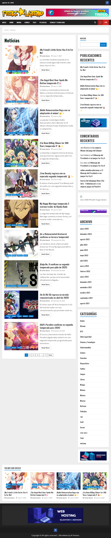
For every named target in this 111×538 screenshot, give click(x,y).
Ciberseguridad (85, 336)
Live (105, 22)
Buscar (83, 38)
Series (25, 71)
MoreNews (63, 535)
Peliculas (43, 22)
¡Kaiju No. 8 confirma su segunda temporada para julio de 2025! (21, 274)
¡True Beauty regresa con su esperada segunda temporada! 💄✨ (21, 183)
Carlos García (45, 56)
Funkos (82, 368)
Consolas (83, 358)
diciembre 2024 (86, 234)
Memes (82, 390)
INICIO (4, 22)
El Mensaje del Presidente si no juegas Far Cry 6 (91, 173)
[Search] (95, 22)
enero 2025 (84, 228)
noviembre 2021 (86, 287)
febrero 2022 (85, 271)
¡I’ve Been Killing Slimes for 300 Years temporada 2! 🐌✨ (21, 153)
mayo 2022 (84, 255)
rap (81, 416)
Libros (14, 133)
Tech (82, 438)
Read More (46, 70)
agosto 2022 (85, 239)
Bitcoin (82, 326)
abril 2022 (84, 260)
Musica (82, 401)
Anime (11, 22)
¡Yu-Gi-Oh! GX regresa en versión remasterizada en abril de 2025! (21, 305)
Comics (27, 22)
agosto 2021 (84, 303)
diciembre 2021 (85, 282)
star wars (83, 432)
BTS (81, 331)
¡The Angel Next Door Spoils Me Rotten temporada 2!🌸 (21, 90)
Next (50, 355)
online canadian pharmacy (89, 170)
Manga (19, 22)
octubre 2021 (85, 292)
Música (82, 395)
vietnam (83, 443)
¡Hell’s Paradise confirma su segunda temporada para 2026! (21, 336)
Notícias (20, 71)
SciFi (34, 22)
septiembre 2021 (86, 298)
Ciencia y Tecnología (57, 22)
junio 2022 (84, 250)
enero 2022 (84, 276)
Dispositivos (84, 363)
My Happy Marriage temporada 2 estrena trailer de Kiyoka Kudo (21, 214)
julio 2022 (83, 244)
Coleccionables (85, 347)
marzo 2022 (84, 266)
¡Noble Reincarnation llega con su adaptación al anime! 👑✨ (21, 121)
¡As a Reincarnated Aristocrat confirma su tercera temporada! (21, 244)
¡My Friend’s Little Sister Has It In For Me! (21, 60)
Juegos (14, 316)
